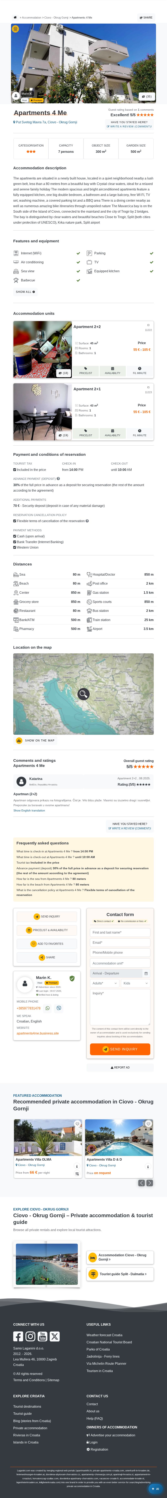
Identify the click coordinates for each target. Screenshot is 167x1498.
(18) (65, 373)
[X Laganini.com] (55, 1336)
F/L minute (139, 373)
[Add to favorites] (77, 1123)
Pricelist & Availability (50, 930)
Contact (92, 1404)
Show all (24, 291)
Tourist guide (22, 1413)
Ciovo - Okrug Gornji (56, 17)
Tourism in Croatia (100, 1371)
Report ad (121, 1067)
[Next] (74, 1137)
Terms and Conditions (29, 1380)
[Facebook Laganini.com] (18, 1336)
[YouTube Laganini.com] (42, 1336)
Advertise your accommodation (112, 1435)
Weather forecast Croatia (104, 1335)
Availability (112, 373)
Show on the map (39, 740)
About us (93, 1411)
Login (93, 1442)
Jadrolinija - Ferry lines (103, 1356)
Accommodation (31, 17)
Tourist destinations (27, 1406)
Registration (99, 1449)
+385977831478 (29, 1008)
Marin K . (27, 93)
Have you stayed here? (131, 124)
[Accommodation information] (77, 1166)
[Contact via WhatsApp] (47, 1008)
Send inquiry (50, 916)
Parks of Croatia (98, 1349)
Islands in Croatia (25, 1442)
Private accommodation (30, 1428)
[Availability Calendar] (77, 1173)
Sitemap (53, 1380)
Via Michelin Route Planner (106, 1363)
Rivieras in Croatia (26, 1435)
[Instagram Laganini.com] (30, 1336)
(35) (148, 96)
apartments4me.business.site (38, 1033)
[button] (83, 694)
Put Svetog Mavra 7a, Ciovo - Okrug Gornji (46, 122)
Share (148, 17)
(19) (65, 435)
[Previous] (21, 1137)
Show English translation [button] (29, 810)
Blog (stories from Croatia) (32, 1421)
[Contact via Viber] (58, 1008)
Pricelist (85, 373)
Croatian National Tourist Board (109, 1342)
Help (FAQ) (95, 1418)
